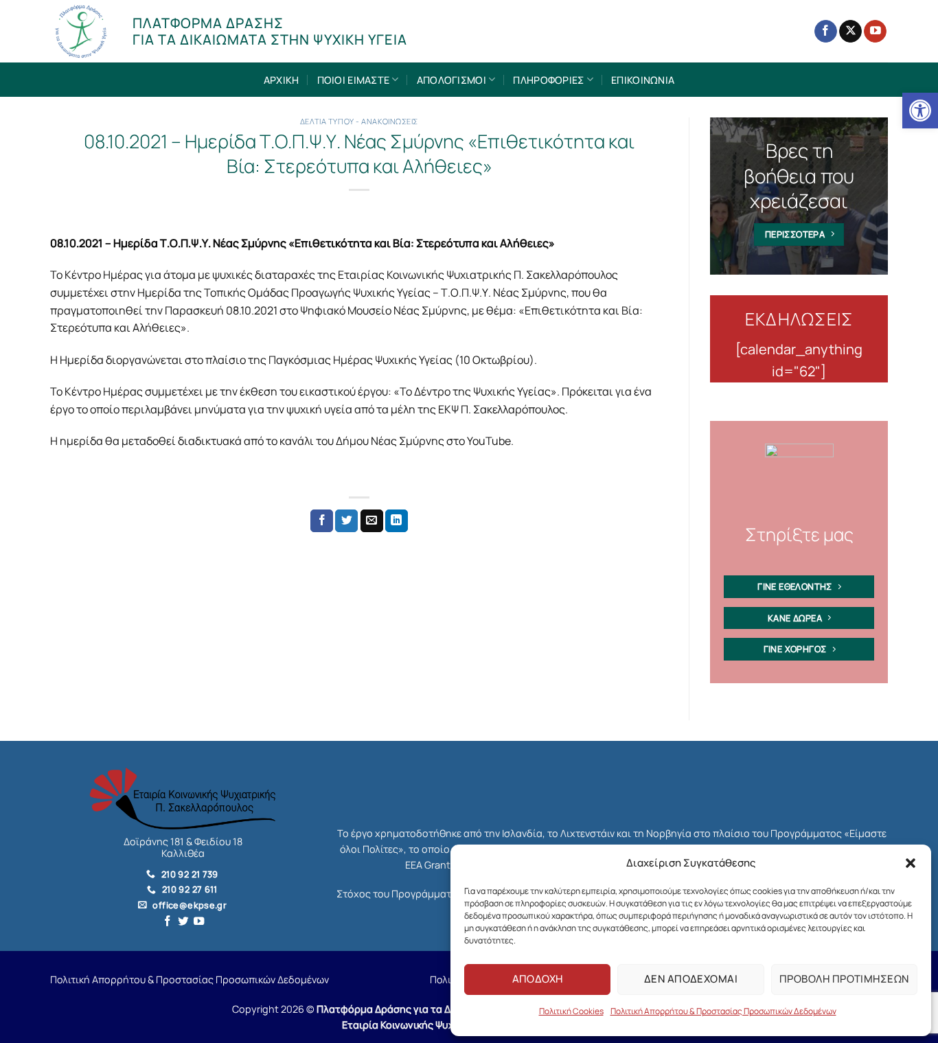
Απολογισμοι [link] (451, 80)
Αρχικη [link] (281, 80)
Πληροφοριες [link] (548, 80)
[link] (920, 110)
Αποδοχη (537, 979)
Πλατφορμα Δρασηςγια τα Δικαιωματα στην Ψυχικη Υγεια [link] (270, 31)
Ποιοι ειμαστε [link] (353, 80)
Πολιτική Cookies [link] (571, 1011)
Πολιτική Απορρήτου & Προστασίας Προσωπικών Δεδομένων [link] (723, 1011)
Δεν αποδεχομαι (690, 979)
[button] (910, 863)
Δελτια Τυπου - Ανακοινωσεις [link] (359, 121)
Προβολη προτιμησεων (844, 979)
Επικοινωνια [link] (642, 80)
